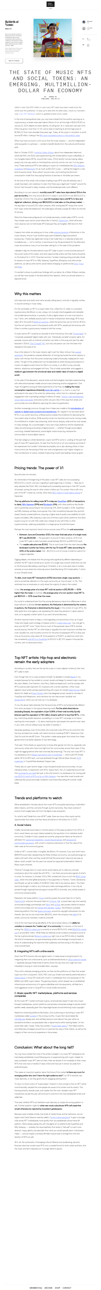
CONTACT (67, 1288)
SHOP (57, 1288)
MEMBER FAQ (36, 1288)
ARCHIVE (48, 1288)
